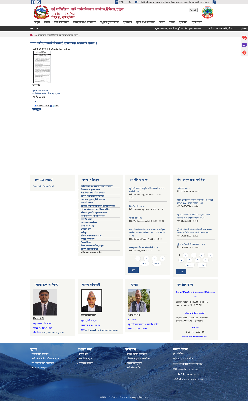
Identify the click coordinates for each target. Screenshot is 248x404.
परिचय (47, 22)
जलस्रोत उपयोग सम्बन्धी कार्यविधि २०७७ (143, 247)
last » (156, 263)
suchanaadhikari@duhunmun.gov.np (102, 330)
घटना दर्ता (83, 354)
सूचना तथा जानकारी (145, 22)
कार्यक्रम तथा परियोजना (84, 22)
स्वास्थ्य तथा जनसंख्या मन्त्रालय (92, 196)
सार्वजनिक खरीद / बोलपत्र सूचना (46, 93)
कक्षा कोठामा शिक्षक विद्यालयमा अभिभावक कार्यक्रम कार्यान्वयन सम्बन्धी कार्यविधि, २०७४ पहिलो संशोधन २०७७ (147, 232)
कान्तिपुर (84, 232)
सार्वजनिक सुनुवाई (134, 363)
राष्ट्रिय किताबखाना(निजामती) (91, 235)
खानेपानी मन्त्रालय (87, 202)
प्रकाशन (183, 22)
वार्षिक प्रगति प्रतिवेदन (137, 354)
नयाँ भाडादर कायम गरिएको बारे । (214, 28)
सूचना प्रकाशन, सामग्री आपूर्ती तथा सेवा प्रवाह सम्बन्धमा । (171, 28)
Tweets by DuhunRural (43, 186)
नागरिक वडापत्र (86, 363)
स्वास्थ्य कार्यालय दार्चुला (89, 249)
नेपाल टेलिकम (86, 242)
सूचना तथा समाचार (40, 90)
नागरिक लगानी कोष (87, 239)
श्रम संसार (197, 22)
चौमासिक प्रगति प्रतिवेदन (138, 358)
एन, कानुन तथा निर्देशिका (43, 363)
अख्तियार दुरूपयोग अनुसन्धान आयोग (94, 212)
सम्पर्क (172, 22)
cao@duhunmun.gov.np (53, 332)
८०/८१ (35, 102)
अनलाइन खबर (86, 229)
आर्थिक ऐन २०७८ (135, 218)
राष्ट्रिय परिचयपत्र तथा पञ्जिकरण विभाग (95, 209)
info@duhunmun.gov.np (189, 369)
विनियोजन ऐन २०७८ (136, 206)
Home (33, 35)
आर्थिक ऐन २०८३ (183, 188)
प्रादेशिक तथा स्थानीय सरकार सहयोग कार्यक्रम (98, 206)
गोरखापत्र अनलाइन (88, 226)
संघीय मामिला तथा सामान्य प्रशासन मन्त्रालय (97, 186)
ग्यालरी (162, 22)
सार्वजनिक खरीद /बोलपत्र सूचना (46, 358)
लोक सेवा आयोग (86, 219)
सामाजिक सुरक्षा (86, 358)
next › (144, 263)
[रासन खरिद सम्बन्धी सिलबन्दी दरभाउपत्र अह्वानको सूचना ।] (42, 67)
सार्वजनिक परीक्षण (134, 367)
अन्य (133, 270)
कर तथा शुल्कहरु (39, 367)
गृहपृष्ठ (37, 22)
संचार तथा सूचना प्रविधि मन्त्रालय (93, 199)
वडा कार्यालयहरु (61, 22)
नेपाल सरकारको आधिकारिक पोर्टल (93, 216)
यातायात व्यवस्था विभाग (89, 222)
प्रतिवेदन (127, 22)
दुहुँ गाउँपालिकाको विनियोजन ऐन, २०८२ (191, 244)
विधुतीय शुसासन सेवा (109, 22)
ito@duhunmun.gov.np (188, 374)
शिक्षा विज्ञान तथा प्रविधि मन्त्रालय (93, 193)
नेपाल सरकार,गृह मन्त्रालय (90, 189)
